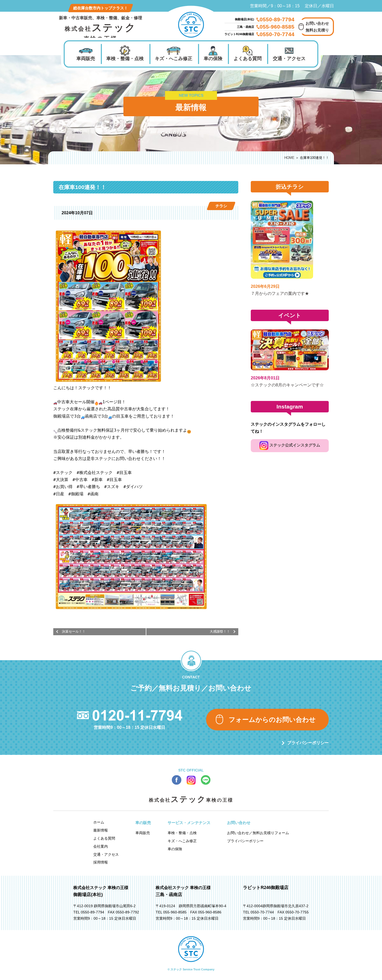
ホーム (98, 822)
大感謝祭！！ (220, 631)
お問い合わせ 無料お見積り (317, 26)
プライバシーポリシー (308, 743)
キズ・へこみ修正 (173, 58)
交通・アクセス (289, 58)
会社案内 (100, 846)
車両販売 (85, 58)
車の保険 (213, 58)
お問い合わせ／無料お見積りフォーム (258, 833)
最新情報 (100, 830)
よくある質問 (248, 58)
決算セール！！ (73, 631)
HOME (289, 158)
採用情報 (100, 862)
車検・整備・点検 (125, 58)
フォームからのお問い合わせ (272, 719)
